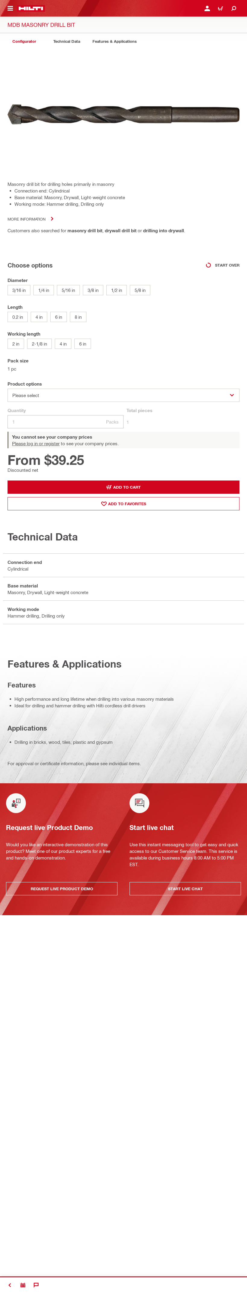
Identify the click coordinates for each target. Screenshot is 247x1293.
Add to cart (127, 487)
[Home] (31, 8)
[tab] (24, 41)
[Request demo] (23, 1285)
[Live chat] (36, 1285)
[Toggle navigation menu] (10, 8)
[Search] (233, 8)
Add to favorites (127, 503)
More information (26, 219)
